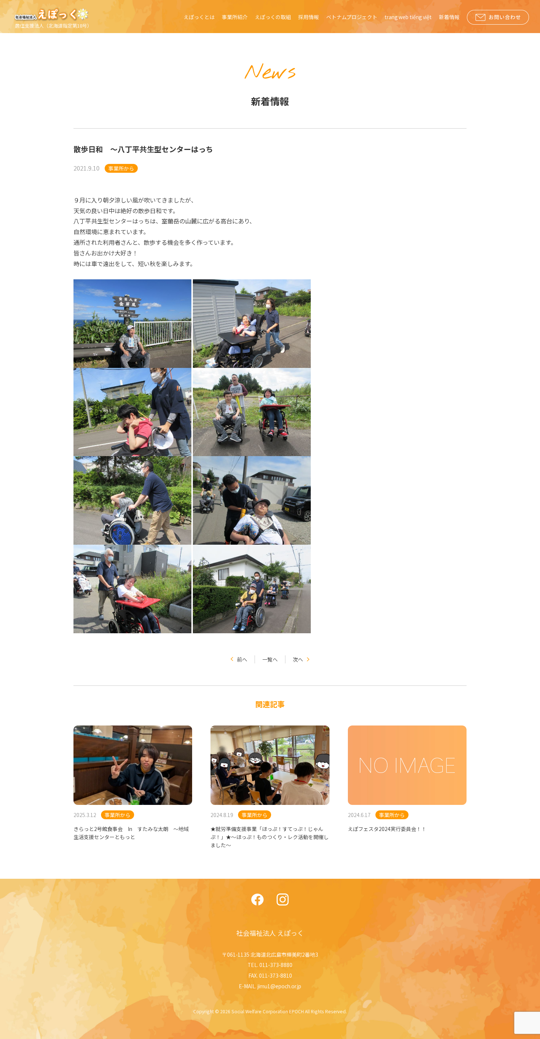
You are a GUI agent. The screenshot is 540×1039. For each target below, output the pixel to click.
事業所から (121, 168)
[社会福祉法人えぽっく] (52, 14)
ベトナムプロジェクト (351, 17)
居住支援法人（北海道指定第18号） (53, 25)
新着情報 (449, 17)
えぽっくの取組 (273, 17)
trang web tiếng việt (408, 17)
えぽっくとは (199, 17)
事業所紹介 (235, 17)
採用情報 (308, 17)
